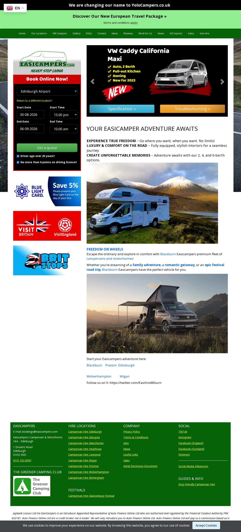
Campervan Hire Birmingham (86, 477)
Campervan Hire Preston (83, 466)
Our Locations (39, 33)
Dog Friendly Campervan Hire (196, 484)
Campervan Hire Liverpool (84, 454)
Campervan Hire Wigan (82, 460)
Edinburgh (126, 365)
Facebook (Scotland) (191, 449)
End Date (23, 121)
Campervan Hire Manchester (86, 443)
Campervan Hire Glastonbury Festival (91, 496)
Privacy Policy (131, 431)
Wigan (125, 376)
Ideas (115, 33)
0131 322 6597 (22, 460)
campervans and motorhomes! (110, 258)
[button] (97, 81)
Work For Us (145, 33)
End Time (56, 121)
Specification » (122, 108)
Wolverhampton (99, 376)
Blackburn (168, 254)
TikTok (182, 431)
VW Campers (60, 33)
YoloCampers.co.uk (151, 5)
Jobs (126, 443)
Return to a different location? (34, 100)
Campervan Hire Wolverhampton (88, 472)
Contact (102, 33)
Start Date (24, 107)
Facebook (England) (190, 443)
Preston (111, 365)
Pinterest (184, 454)
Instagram (184, 437)
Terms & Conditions (135, 437)
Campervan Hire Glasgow (84, 437)
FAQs (89, 33)
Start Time (57, 107)
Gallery (76, 33)
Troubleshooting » (192, 108)
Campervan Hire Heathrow (84, 449)
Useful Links (130, 454)
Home (22, 33)
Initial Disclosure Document (140, 466)
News (161, 33)
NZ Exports (176, 33)
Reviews (128, 33)
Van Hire (204, 33)
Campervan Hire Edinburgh (85, 431)
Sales (191, 33)
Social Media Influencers (193, 466)
